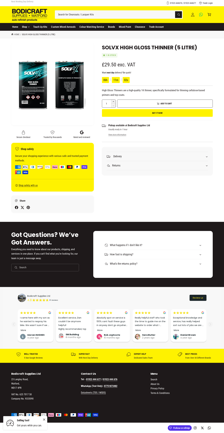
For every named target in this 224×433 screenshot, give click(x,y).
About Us (155, 384)
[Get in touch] (201, 14)
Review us (198, 297)
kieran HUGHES (35, 335)
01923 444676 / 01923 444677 (183, 3)
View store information (117, 135)
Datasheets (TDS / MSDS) (93, 392)
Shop (24, 26)
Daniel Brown (188, 335)
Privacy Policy (157, 388)
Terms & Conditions (160, 393)
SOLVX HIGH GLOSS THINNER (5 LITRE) (38, 34)
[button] (209, 14)
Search (154, 379)
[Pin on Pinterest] (28, 207)
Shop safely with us (28, 185)
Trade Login (208, 3)
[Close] (44, 419)
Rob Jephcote (112, 335)
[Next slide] (210, 324)
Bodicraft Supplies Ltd (38, 295)
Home (17, 34)
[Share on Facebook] (16, 207)
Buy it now (157, 113)
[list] (112, 355)
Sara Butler (148, 335)
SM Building (72, 334)
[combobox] (119, 14)
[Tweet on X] (22, 207)
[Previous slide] (13, 324)
